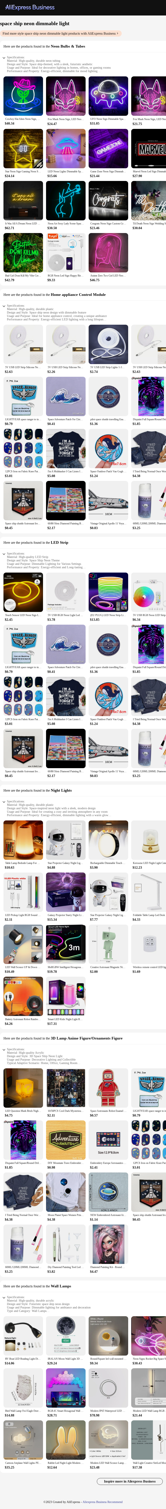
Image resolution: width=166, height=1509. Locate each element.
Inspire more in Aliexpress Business (130, 1481)
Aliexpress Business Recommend (103, 1502)
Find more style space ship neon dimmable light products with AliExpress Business (59, 33)
